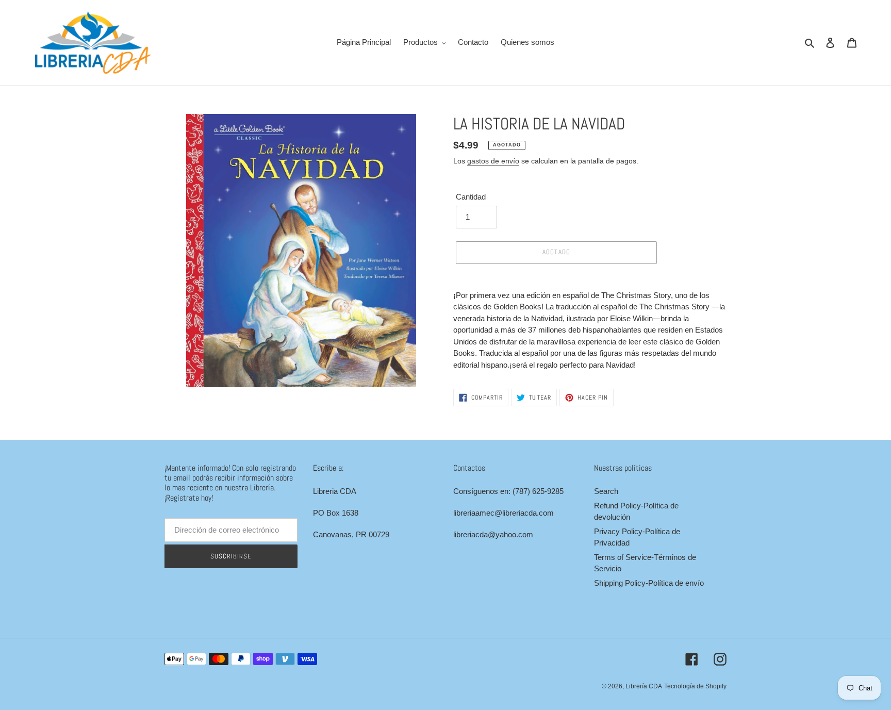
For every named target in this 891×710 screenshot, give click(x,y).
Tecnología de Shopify (695, 686)
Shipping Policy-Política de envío (649, 583)
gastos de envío (493, 161)
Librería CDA (643, 686)
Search (606, 491)
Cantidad (471, 196)
